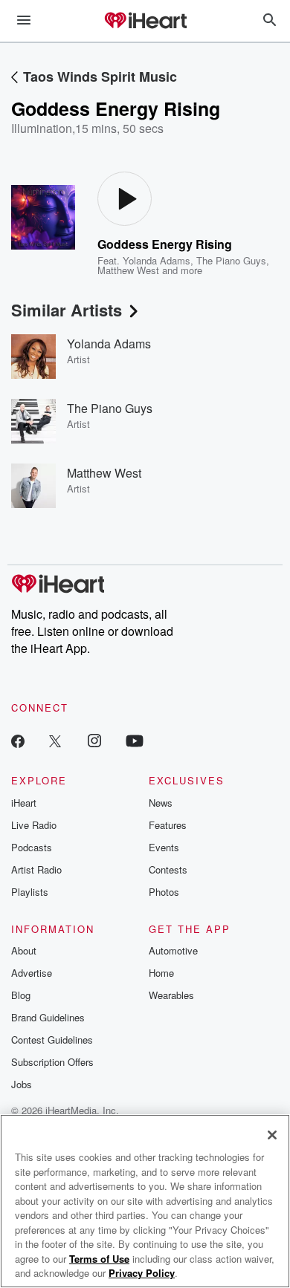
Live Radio (34, 825)
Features (168, 825)
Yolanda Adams (156, 260)
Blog (20, 995)
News (161, 803)
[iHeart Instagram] (94, 740)
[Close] (272, 1135)
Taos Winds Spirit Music (100, 76)
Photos (164, 892)
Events (164, 847)
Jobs (21, 1084)
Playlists (29, 892)
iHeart (23, 803)
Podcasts (31, 847)
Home (161, 973)
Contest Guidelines (52, 1039)
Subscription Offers (52, 1062)
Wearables (171, 995)
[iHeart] (145, 21)
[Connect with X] (55, 740)
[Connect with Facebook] (18, 740)
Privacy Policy (142, 1273)
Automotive (173, 950)
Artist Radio (36, 869)
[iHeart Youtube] (135, 740)
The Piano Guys (231, 260)
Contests (168, 869)
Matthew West (128, 270)
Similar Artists (66, 310)
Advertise (31, 973)
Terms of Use (99, 1259)
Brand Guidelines (48, 1017)
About (23, 950)
